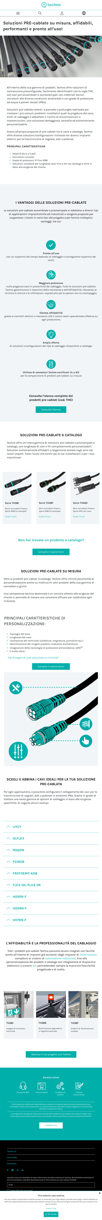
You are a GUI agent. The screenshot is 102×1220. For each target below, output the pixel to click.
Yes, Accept (52, 1214)
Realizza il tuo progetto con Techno (51, 1054)
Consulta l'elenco (51, 409)
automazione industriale (60, 958)
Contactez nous (51, 1125)
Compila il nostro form (51, 551)
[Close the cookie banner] (99, 1192)
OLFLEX (18, 838)
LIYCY (17, 827)
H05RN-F (20, 908)
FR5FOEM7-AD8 (25, 873)
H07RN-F (19, 920)
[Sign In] (62, 13)
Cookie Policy (51, 1208)
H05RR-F (19, 897)
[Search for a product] (40, 13)
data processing (26, 1190)
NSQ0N (18, 850)
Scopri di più (11, 516)
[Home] (51, 5)
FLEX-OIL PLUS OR (27, 885)
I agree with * (21, 1190)
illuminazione (88, 954)
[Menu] (18, 13)
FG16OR (18, 862)
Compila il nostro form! (51, 666)
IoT (34, 965)
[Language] (84, 13)
